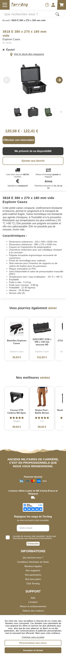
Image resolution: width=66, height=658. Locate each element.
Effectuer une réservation (18, 140)
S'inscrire (33, 543)
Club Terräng (33, 583)
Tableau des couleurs (33, 610)
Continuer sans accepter (33, 637)
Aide (33, 597)
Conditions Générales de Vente (33, 562)
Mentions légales (33, 566)
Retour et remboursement (33, 606)
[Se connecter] (53, 5)
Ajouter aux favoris (33, 160)
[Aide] (47, 5)
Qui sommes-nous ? (33, 557)
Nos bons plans (33, 579)
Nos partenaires (33, 574)
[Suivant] (61, 112)
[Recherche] (57, 14)
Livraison (33, 602)
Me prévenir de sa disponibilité (33, 151)
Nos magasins (33, 570)
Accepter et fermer (33, 650)
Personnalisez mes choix (33, 643)
